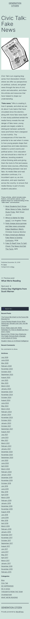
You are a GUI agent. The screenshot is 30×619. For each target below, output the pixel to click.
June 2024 (5, 403)
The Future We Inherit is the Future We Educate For (14, 318)
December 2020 (7, 452)
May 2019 (4, 492)
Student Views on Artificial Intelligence (14, 341)
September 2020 (7, 457)
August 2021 (5, 432)
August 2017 (5, 546)
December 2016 (6, 566)
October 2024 (6, 397)
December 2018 (6, 506)
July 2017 (4, 549)
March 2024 (5, 409)
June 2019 (4, 489)
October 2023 (6, 420)
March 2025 (5, 386)
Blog (12, 267)
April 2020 (4, 466)
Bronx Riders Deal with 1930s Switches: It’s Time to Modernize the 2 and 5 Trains (14, 330)
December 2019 (6, 477)
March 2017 (5, 560)
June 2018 (4, 517)
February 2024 (6, 412)
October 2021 (6, 426)
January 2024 (6, 414)
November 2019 (6, 480)
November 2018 (6, 509)
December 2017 (6, 535)
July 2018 (4, 515)
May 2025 (4, 383)
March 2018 (5, 526)
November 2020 (7, 455)
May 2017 (4, 555)
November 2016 (6, 569)
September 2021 (7, 429)
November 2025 (7, 369)
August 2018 (5, 512)
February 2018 (6, 529)
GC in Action (5, 589)
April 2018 (4, 523)
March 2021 (5, 443)
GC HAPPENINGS (7, 586)
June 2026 (5, 360)
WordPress (19, 612)
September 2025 (7, 374)
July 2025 (4, 380)
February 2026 (6, 366)
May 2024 (4, 406)
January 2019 (6, 503)
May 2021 (4, 440)
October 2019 (6, 483)
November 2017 (6, 537)
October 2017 (6, 540)
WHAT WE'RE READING (9, 597)
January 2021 (6, 449)
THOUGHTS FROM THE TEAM (12, 592)
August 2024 (5, 400)
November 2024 (7, 394)
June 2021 (4, 437)
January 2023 (6, 423)
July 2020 (4, 460)
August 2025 (5, 377)
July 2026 (4, 357)
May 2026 (4, 363)
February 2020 (6, 472)
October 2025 (6, 372)
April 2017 (4, 557)
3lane (5, 264)
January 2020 (6, 475)
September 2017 (7, 543)
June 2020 (5, 463)
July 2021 (4, 434)
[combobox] (15, 309)
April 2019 (4, 495)
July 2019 (4, 486)
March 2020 (5, 469)
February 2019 (6, 500)
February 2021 (6, 446)
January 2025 (6, 389)
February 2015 (6, 572)
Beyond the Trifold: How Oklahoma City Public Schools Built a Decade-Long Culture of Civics (13, 336)
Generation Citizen (11, 607)
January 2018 (6, 532)
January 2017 (6, 563)
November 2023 (7, 417)
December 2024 (7, 392)
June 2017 (4, 552)
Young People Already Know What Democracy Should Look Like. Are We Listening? (14, 323)
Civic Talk (4, 583)
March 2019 (5, 497)
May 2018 (4, 520)
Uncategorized (6, 594)
